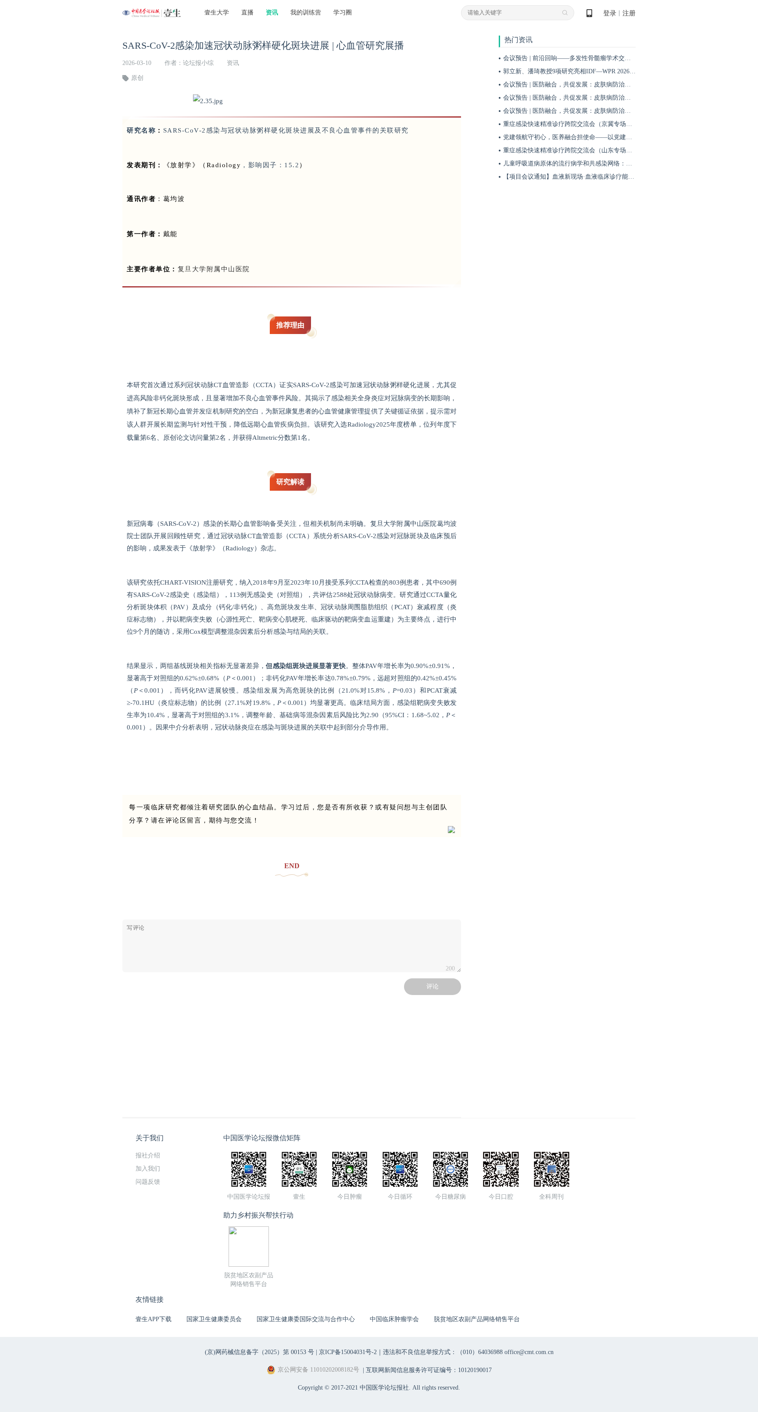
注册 (629, 13)
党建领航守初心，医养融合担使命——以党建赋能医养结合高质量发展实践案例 (610, 137)
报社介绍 (148, 1155)
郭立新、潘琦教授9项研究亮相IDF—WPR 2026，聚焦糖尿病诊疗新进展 (600, 71)
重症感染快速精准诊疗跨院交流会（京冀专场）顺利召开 (580, 124)
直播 (247, 12)
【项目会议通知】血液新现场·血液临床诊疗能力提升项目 (581, 176)
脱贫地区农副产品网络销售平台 (477, 1319)
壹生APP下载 (154, 1319)
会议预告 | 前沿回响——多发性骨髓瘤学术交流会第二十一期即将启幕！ (600, 58)
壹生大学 (216, 12)
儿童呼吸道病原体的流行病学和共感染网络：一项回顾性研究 (586, 163)
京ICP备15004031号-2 (348, 1352)
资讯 (272, 12)
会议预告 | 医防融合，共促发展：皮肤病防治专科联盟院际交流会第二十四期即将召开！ (622, 97)
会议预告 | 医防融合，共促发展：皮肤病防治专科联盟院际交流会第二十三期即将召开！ (622, 111)
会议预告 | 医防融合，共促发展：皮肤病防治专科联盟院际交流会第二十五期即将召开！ (622, 84)
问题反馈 (148, 1181)
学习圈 (342, 12)
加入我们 (148, 1168)
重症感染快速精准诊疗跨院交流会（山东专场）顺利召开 (580, 150)
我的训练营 (305, 12)
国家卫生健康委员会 (214, 1319)
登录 (609, 13)
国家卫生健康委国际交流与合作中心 (306, 1319)
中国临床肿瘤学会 (394, 1319)
